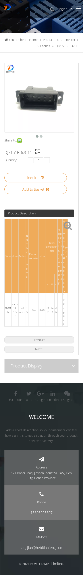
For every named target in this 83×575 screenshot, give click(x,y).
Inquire (33, 177)
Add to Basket (33, 189)
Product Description (22, 213)
